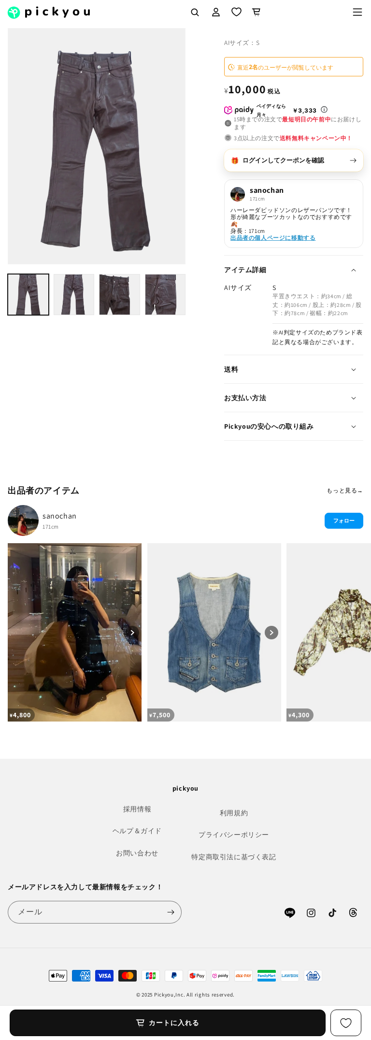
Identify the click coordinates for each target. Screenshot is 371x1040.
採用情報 (137, 809)
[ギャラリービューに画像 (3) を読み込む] (119, 294)
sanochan (60, 516)
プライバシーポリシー (234, 834)
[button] (357, 12)
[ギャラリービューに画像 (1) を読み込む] (28, 294)
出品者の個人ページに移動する (272, 237)
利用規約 (234, 813)
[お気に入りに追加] (345, 1023)
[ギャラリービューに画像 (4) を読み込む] (165, 294)
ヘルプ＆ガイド (137, 830)
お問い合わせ (137, 853)
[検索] (194, 12)
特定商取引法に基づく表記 (233, 856)
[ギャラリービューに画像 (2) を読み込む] (74, 294)
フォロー (344, 520)
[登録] (170, 912)
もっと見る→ (345, 490)
